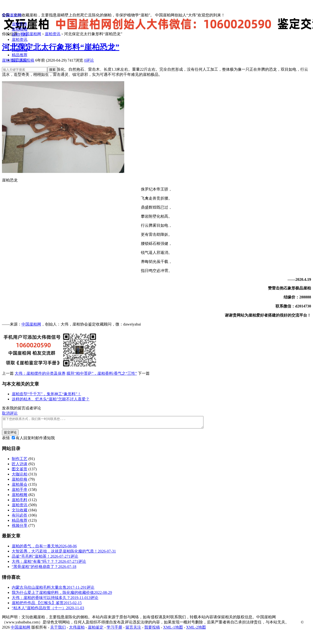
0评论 (89, 60)
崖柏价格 (19, 479)
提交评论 (10, 432)
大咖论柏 (19, 50)
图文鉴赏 (19, 469)
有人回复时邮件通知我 (35, 438)
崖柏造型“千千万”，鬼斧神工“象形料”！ (46, 394)
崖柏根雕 (19, 29)
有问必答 (19, 515)
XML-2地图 (196, 627)
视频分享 (19, 525)
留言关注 (19, 60)
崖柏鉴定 (95, 627)
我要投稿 (152, 627)
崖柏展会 (19, 45)
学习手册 (114, 627)
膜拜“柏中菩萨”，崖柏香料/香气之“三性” (102, 373)
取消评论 (10, 413)
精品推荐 (19, 55)
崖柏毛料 (19, 34)
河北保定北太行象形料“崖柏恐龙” (60, 47)
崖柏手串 (19, 24)
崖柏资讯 (19, 39)
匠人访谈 (19, 464)
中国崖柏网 (12, 15)
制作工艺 (19, 459)
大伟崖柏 (77, 627)
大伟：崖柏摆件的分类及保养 (40, 373)
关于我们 (58, 627)
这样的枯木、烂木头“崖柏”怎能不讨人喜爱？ (50, 399)
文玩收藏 (19, 510)
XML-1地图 (173, 627)
